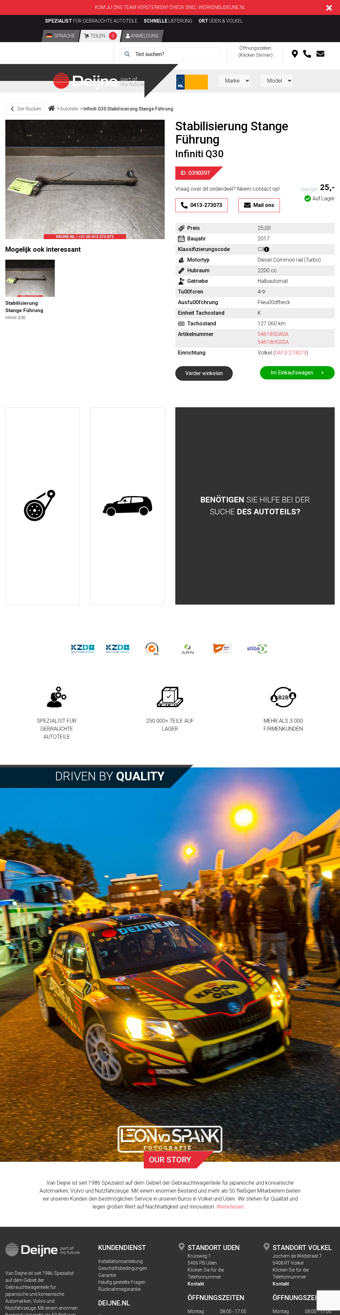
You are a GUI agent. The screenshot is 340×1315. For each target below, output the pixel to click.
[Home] (51, 108)
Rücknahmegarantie (119, 1289)
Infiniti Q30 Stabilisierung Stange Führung (128, 108)
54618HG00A (273, 342)
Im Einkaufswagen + (297, 372)
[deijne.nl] (98, 80)
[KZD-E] (83, 648)
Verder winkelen (204, 373)
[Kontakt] (320, 54)
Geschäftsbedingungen (122, 1268)
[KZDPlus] (117, 648)
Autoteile (69, 108)
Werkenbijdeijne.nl (222, 7)
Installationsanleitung (120, 1261)
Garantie (107, 1275)
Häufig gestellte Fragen (121, 1282)
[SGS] (152, 648)
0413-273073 (290, 353)
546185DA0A (273, 334)
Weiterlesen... (232, 1207)
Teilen (101, 35)
